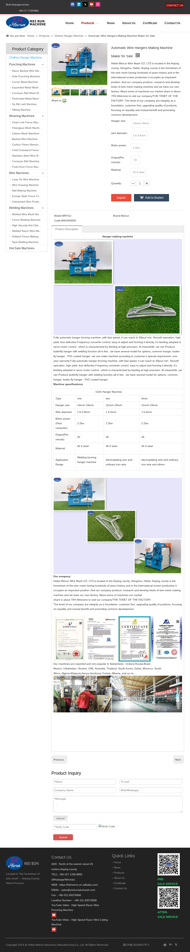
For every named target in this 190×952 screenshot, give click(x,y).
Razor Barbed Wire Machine (28, 70)
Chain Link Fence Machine (27, 122)
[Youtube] (91, 4)
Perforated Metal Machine (27, 98)
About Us (119, 877)
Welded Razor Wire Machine (29, 230)
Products (119, 872)
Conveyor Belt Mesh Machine (29, 93)
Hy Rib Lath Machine (24, 104)
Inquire (121, 197)
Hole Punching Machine (26, 76)
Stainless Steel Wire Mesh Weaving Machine (30, 155)
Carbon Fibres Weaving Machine (30, 144)
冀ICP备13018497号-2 (135, 944)
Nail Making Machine (24, 190)
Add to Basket (154, 197)
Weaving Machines (21, 115)
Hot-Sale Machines (21, 248)
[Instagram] (98, 4)
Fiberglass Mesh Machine (27, 127)
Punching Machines (22, 64)
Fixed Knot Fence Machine (28, 166)
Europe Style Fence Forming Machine (30, 196)
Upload (60, 818)
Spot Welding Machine (25, 242)
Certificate (120, 883)
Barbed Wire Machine (24, 139)
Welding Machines (21, 207)
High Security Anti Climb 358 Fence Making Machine (30, 225)
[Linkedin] (79, 4)
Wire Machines (19, 173)
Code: (57, 220)
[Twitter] (85, 4)
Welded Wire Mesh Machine (28, 214)
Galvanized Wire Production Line (30, 201)
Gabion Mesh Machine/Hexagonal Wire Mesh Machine (30, 133)
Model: (58, 215)
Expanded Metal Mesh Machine (30, 87)
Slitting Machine (21, 109)
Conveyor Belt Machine (25, 161)
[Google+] (170, 944)
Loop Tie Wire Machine (25, 179)
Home (117, 862)
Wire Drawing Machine (25, 184)
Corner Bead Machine (25, 81)
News (117, 867)
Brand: (117, 215)
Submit (63, 837)
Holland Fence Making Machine (30, 236)
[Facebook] (72, 4)
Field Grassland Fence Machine (30, 150)
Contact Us (120, 888)
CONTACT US (174, 5)
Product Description (66, 229)
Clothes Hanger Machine (25, 57)
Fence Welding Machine (26, 219)
